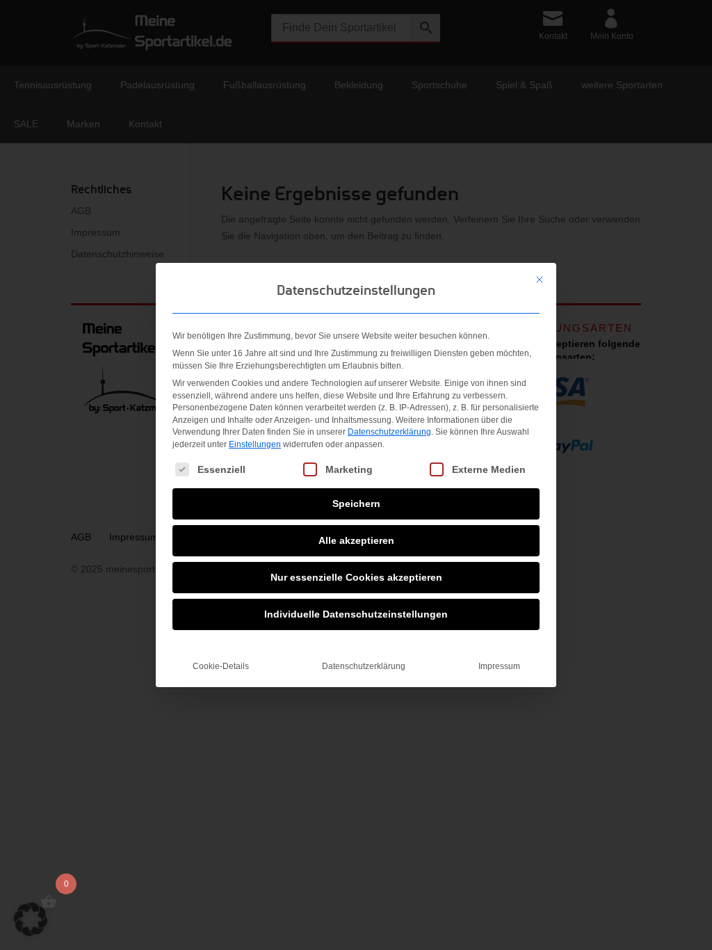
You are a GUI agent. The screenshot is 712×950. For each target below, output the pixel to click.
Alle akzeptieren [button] (356, 540)
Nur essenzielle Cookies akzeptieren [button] (356, 577)
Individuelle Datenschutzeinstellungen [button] (356, 614)
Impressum (499, 666)
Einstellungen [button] (255, 444)
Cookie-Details (221, 666)
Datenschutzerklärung (389, 432)
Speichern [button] (356, 503)
